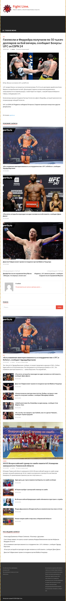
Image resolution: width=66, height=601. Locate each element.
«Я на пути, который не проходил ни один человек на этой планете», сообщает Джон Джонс (32, 549)
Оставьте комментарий (22, 49)
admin (13, 49)
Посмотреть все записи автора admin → (28, 287)
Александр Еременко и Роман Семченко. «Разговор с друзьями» (24, 536)
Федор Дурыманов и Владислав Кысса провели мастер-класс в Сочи (38, 509)
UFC (4, 36)
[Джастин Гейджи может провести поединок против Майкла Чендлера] (33, 260)
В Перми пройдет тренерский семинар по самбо (31, 489)
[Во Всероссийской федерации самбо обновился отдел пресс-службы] (8, 505)
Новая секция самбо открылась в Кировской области (33, 518)
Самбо (4, 461)
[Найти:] (33, 307)
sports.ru (12, 115)
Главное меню (10, 30)
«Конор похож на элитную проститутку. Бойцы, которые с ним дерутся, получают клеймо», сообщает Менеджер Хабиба (36, 394)
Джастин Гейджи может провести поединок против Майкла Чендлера (27, 262)
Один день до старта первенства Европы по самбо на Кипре (35, 480)
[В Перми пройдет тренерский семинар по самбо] (8, 495)
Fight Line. (21, 6)
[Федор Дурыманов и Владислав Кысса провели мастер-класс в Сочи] (8, 515)
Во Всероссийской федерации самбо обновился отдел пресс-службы (39, 499)
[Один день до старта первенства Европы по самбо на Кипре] (8, 486)
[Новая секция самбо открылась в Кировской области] (8, 524)
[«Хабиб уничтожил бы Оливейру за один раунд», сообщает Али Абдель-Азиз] (8, 409)
